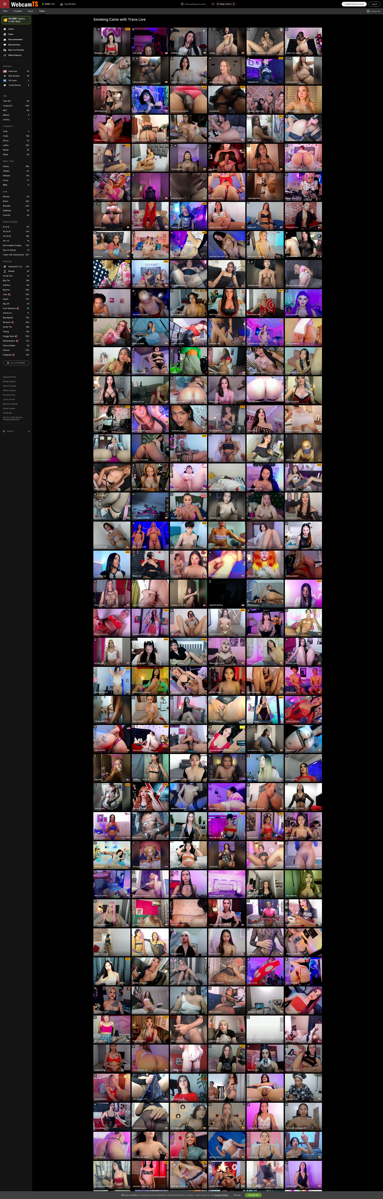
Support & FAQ (9, 377)
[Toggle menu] (5, 4)
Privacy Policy (9, 395)
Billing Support (9, 381)
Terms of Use (9, 399)
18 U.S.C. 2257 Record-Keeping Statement (13, 418)
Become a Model (10, 404)
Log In (374, 4)
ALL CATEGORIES (17, 363)
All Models (7, 413)
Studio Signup (9, 408)
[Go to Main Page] (24, 4)
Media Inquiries (9, 390)
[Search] (213, 4)
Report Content (9, 386)
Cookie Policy (221, 1195)
